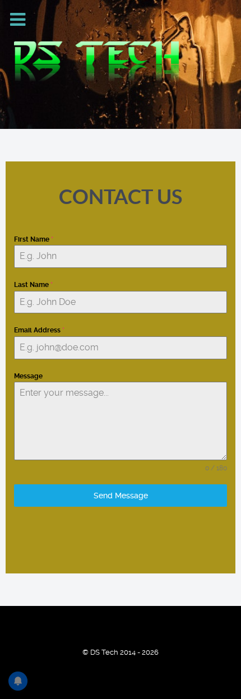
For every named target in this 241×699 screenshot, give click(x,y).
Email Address (39, 330)
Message (28, 376)
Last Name (33, 285)
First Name (33, 239)
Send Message (121, 495)
